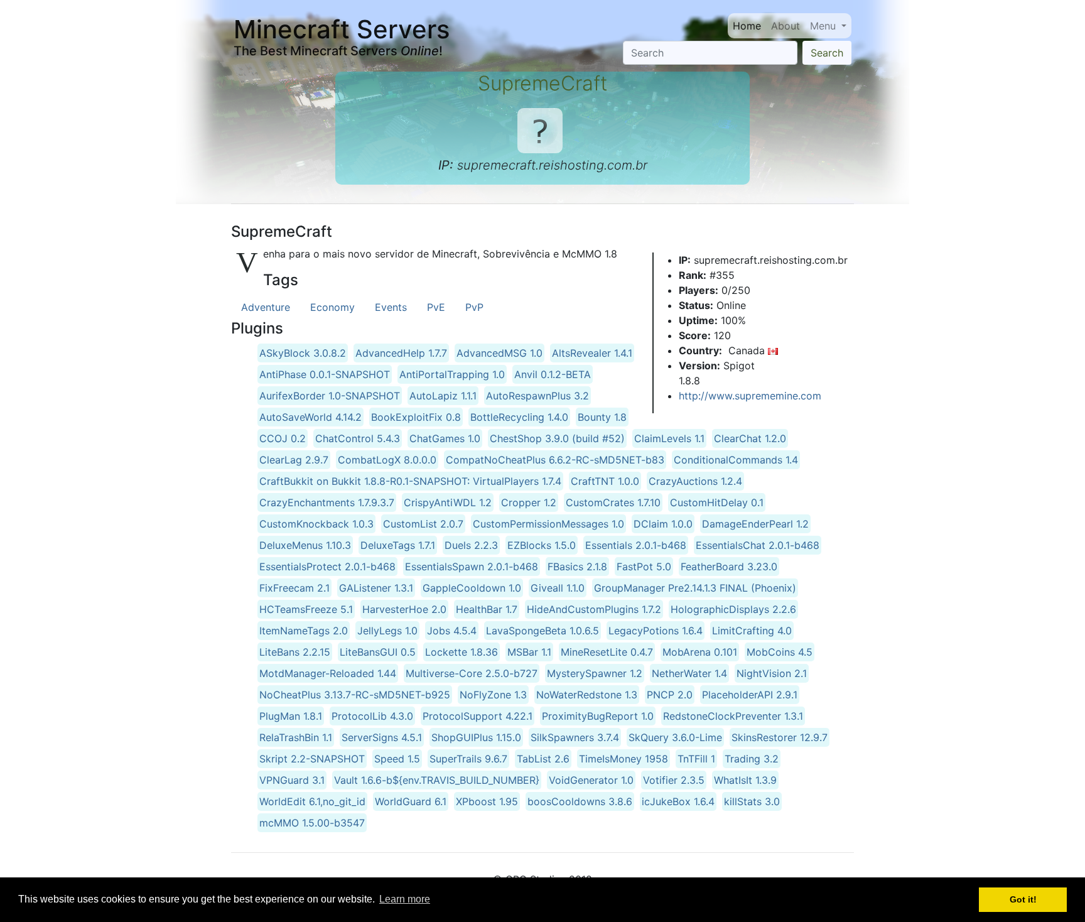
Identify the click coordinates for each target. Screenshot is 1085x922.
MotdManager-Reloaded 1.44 (327, 673)
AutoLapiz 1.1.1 (443, 395)
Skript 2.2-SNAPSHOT (312, 758)
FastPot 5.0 (644, 566)
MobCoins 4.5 (779, 652)
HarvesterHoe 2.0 (404, 609)
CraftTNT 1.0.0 (605, 481)
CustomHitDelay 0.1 (717, 502)
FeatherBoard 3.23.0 (729, 566)
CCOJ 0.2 (282, 438)
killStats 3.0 (752, 801)
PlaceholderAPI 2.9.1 (749, 694)
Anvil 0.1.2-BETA (552, 374)
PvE (436, 307)
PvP (474, 307)
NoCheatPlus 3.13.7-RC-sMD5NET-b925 (354, 694)
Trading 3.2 (752, 758)
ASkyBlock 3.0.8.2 (302, 353)
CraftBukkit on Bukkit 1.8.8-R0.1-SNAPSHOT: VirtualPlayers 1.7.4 (410, 481)
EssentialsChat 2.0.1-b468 (757, 545)
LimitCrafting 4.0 (752, 630)
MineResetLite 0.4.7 (607, 652)
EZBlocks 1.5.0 (541, 545)
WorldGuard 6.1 (410, 801)
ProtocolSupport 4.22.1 (477, 716)
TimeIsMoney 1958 (623, 758)
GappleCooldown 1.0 (472, 588)
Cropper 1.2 (528, 502)
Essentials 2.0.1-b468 (635, 545)
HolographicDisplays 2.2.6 (733, 609)
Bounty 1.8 (602, 417)
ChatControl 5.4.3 (357, 438)
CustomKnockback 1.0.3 (316, 524)
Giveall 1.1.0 (558, 588)
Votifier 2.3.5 (673, 780)
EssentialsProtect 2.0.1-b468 (327, 566)
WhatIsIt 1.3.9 (745, 780)
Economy (332, 307)
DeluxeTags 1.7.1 (397, 545)
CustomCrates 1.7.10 (613, 502)
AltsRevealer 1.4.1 (592, 353)
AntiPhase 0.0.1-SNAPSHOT (324, 374)
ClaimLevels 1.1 (669, 438)
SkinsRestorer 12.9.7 (779, 737)
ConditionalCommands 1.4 (736, 459)
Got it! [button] (1023, 899)
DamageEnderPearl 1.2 (755, 524)
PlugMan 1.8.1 (290, 716)
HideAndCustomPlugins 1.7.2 (594, 609)
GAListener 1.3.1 (376, 588)
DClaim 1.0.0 (663, 524)
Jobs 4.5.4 (452, 630)
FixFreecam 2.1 (294, 588)
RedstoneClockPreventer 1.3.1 (733, 716)
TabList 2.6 (543, 758)
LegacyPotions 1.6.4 (655, 630)
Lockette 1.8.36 (461, 652)
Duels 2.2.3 (471, 545)
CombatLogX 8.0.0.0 (387, 459)
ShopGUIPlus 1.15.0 (476, 737)
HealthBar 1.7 (486, 609)
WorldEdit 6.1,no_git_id (312, 801)
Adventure (265, 307)
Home (747, 25)
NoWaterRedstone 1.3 (586, 694)
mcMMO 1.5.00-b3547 (312, 822)
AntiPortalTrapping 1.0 (452, 374)
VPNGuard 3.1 (292, 780)
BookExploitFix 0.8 (416, 417)
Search (827, 52)
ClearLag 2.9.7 (293, 459)
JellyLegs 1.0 (387, 630)
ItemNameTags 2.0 (303, 630)
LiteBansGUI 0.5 (378, 652)
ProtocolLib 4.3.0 (372, 716)
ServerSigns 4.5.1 (382, 737)
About (785, 25)
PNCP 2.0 (670, 694)
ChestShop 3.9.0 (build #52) (557, 438)
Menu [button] (824, 25)
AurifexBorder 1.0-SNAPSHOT (329, 395)
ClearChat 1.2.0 (750, 438)
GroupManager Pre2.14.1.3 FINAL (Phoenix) (695, 588)
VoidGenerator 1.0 (591, 780)
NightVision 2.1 (772, 673)
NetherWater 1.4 (689, 673)
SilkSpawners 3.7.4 (575, 737)
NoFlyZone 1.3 (493, 694)
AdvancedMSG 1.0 (499, 353)
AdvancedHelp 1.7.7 (401, 353)
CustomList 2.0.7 (423, 524)
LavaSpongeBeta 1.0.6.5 (542, 630)
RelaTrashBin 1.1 (295, 737)
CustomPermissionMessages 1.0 (548, 524)
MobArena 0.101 (699, 652)
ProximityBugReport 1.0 (598, 716)
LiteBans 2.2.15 (294, 652)
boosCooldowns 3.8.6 (579, 801)
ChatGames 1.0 (444, 438)
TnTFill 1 (696, 758)
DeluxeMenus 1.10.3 (305, 545)
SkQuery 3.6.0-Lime (675, 737)
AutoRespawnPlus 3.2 (537, 395)
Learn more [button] (404, 899)
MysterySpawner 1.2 (594, 673)
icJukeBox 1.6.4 (678, 801)
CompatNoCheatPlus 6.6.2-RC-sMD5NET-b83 (555, 459)
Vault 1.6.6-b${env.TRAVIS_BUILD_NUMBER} (436, 780)
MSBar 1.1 (529, 652)
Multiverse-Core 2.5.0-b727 (471, 673)
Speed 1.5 (397, 758)
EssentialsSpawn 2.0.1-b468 (471, 566)
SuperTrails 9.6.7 (468, 758)
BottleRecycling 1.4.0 (519, 417)
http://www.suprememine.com (750, 395)
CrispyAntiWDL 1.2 (448, 502)
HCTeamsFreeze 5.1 (306, 609)
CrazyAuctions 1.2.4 (695, 481)
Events (391, 307)
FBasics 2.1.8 (577, 566)
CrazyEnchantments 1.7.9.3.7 (326, 502)
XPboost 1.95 (487, 801)
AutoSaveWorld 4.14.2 (310, 417)
